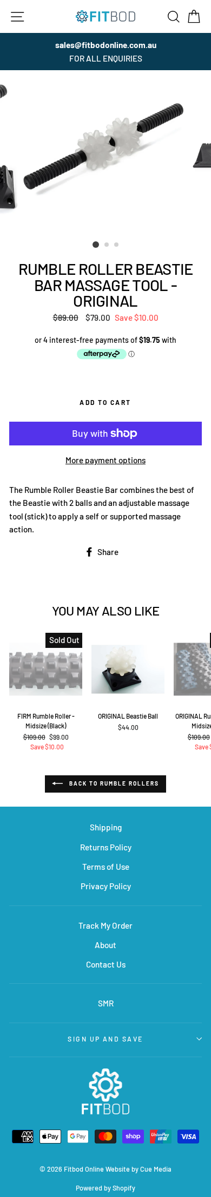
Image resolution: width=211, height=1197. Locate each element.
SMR (106, 1003)
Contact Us (106, 964)
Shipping (106, 827)
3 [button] (117, 245)
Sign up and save (105, 1039)
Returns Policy (105, 847)
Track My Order (105, 925)
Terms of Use (105, 866)
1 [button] (96, 244)
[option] (105, 51)
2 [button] (107, 245)
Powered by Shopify (105, 1188)
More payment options (105, 460)
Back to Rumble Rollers (113, 783)
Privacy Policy (106, 886)
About (105, 945)
